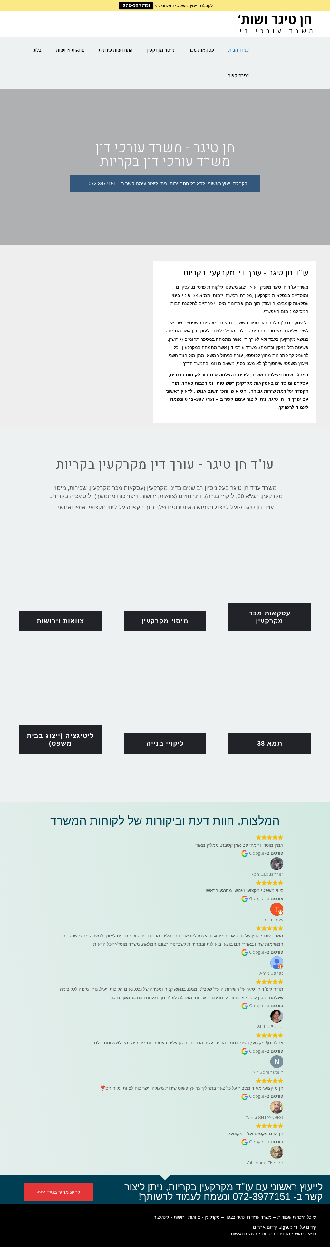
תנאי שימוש (305, 1233)
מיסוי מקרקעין (165, 620)
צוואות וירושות (60, 620)
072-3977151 (136, 5)
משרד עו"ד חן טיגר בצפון (248, 1217)
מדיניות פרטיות (276, 1233)
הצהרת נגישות (244, 1233)
